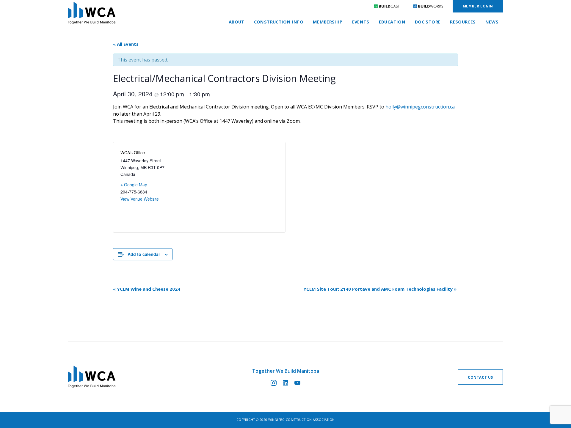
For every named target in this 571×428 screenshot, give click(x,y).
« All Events (126, 44)
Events (360, 22)
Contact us (480, 377)
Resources (463, 22)
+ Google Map (133, 185)
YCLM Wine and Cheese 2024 (146, 289)
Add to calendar (144, 254)
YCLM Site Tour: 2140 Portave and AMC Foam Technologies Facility (380, 289)
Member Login (478, 6)
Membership (328, 22)
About (236, 22)
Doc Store (427, 22)
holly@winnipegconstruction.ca (420, 106)
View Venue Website (139, 199)
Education (392, 22)
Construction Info (278, 22)
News (491, 22)
